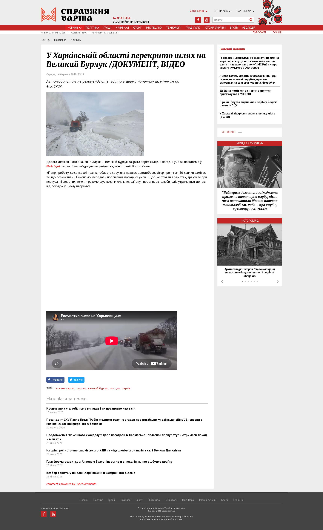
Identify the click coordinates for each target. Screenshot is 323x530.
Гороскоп (259, 32)
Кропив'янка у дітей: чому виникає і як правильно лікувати (91, 408)
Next (278, 282)
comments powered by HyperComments (71, 484)
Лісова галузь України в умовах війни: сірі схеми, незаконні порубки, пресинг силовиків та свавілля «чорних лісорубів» (248, 79)
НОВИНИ (60, 40)
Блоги (234, 27)
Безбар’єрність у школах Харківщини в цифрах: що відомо (90, 473)
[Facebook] (198, 20)
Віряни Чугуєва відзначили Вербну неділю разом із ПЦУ (248, 103)
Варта (45, 40)
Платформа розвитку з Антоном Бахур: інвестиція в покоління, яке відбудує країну (109, 461)
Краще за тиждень (250, 143)
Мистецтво (154, 27)
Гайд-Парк (193, 27)
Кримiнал (122, 27)
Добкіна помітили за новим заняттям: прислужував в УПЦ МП (246, 92)
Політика (92, 27)
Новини (73, 27)
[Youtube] (207, 20)
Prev (222, 282)
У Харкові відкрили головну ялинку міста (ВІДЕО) (247, 115)
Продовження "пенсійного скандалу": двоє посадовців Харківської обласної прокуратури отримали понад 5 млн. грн (126, 437)
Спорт (137, 27)
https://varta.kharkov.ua (75, 14)
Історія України (215, 27)
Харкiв (76, 40)
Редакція (248, 27)
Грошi (107, 27)
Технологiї (173, 27)
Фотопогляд (250, 220)
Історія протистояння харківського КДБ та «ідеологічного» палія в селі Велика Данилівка (113, 450)
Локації (277, 32)
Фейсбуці (53, 166)
